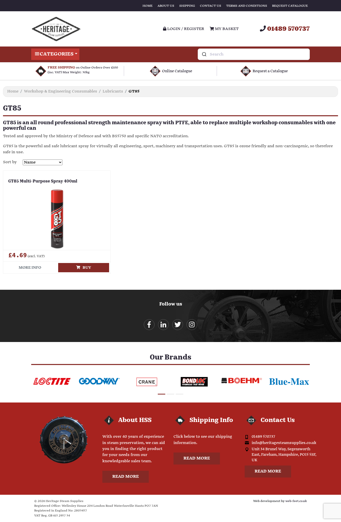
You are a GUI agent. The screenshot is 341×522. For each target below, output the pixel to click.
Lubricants (113, 91)
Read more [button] (125, 476)
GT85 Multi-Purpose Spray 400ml (42, 182)
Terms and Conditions (246, 6)
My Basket (226, 28)
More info (30, 268)
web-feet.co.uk (296, 501)
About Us (166, 6)
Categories (57, 54)
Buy (85, 268)
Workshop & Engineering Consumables (60, 91)
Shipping (187, 6)
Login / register (185, 28)
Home (148, 6)
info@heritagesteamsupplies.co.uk (284, 442)
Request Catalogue (290, 6)
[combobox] (254, 54)
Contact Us (210, 6)
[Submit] (204, 54)
